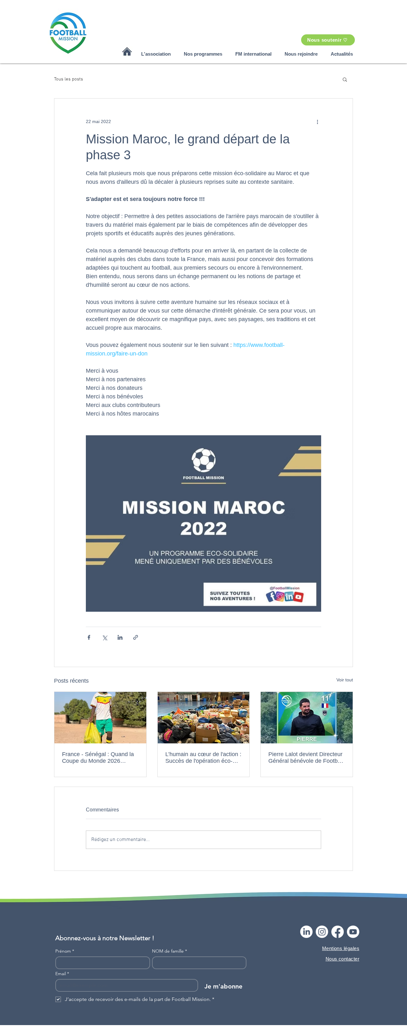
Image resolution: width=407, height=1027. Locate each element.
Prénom (64, 951)
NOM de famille (169, 951)
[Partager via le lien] (136, 637)
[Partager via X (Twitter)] (104, 637)
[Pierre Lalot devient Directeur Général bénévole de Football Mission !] (307, 717)
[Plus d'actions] (317, 121)
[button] (156, 53)
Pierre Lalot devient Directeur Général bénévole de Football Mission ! (305, 757)
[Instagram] (322, 932)
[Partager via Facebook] (89, 637)
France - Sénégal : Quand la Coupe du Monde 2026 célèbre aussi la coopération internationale (98, 757)
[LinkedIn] (306, 932)
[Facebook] (337, 932)
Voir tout (344, 679)
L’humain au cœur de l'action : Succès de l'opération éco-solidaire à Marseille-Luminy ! (203, 757)
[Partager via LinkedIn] (120, 637)
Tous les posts (68, 79)
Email (62, 973)
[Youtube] (353, 932)
